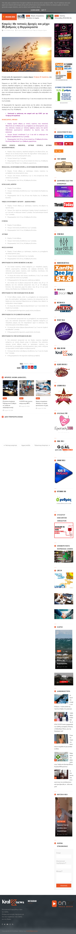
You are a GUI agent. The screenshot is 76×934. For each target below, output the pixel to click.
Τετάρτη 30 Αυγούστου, (41, 77)
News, (32, 364)
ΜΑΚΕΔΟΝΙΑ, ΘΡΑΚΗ (9, 119)
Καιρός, (26, 364)
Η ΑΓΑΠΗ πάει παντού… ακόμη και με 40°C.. (26, 402)
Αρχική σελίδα (26, 445)
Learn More (35, 10)
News (28, 16)
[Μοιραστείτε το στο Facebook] (23, 367)
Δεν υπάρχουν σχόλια (41, 30)
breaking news (10, 17)
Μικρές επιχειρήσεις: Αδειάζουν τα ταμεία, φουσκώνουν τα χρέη (42, 403)
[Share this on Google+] (29, 367)
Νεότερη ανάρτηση (11, 445)
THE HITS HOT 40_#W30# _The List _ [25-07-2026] (63, 828)
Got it (43, 10)
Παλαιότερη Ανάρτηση (41, 445)
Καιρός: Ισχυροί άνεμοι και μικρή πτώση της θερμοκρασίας (64, 18)
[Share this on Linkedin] (35, 367)
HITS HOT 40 (61, 821)
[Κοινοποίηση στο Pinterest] (32, 367)
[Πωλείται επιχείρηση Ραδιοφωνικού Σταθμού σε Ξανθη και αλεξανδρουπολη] (9, 404)
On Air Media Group (32, 931)
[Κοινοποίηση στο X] (26, 367)
